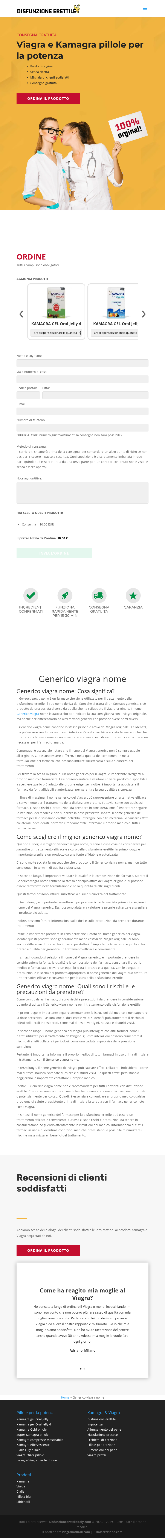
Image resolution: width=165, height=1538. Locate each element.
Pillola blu (24, 1497)
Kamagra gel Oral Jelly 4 (34, 1424)
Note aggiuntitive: (29, 478)
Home (65, 1397)
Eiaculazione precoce (102, 1435)
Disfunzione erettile (101, 1419)
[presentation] (21, 314)
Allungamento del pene (104, 1429)
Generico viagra (28, 714)
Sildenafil (23, 1502)
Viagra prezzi (96, 1455)
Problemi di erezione (102, 1440)
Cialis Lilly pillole (28, 1450)
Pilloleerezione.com (107, 1532)
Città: (46, 388)
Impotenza (95, 1424)
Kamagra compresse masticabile (40, 1440)
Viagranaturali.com (76, 1532)
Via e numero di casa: (32, 372)
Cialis (20, 1491)
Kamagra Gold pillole (32, 1429)
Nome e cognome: (30, 356)
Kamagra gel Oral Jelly (32, 1419)
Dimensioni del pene (102, 1450)
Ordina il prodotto (48, 98)
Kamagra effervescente (33, 1445)
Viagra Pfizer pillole (30, 1455)
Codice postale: (27, 388)
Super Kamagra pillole (33, 1435)
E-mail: (21, 404)
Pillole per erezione (101, 1445)
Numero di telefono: (31, 420)
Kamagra (23, 1481)
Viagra (21, 1486)
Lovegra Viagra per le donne (37, 1460)
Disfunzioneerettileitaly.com (70, 1522)
